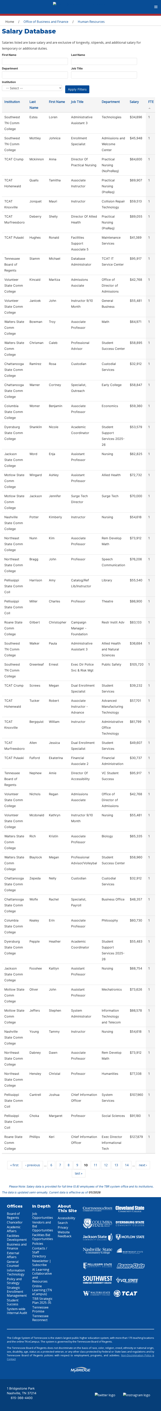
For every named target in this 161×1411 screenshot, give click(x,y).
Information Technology (16, 1272)
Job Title (77, 68)
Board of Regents (13, 1216)
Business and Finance (17, 1246)
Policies (37, 1243)
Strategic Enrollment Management (17, 1291)
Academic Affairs (13, 1229)
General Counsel (13, 1264)
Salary (134, 102)
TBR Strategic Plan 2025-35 (42, 1300)
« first (14, 1165)
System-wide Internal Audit (17, 1311)
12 (106, 1165)
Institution (9, 82)
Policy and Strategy (14, 1281)
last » (78, 1173)
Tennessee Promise (40, 1309)
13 (116, 1165)
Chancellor (15, 1222)
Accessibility (66, 1218)
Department (10, 68)
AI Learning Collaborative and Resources (42, 1275)
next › (143, 1165)
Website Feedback (64, 1234)
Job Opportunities (42, 1216)
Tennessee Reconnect (40, 1318)
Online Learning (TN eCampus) (42, 1290)
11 (95, 1165)
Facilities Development (17, 1238)
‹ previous (32, 1165)
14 (126, 1165)
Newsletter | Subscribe (41, 1263)
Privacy (63, 1227)
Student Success (12, 1302)
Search (63, 1223)
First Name (9, 54)
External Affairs (13, 1255)
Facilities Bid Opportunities (42, 1237)
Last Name (78, 54)
